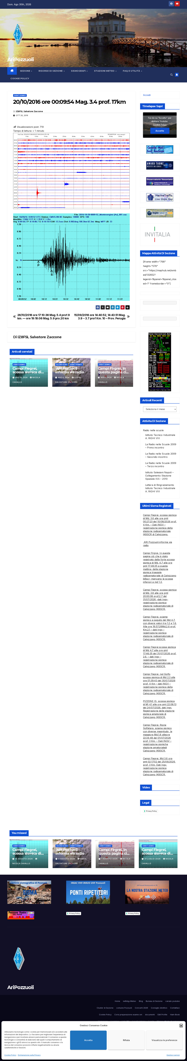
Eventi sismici (20, 95)
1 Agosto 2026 (109, 859)
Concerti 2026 (141, 1008)
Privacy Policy (151, 811)
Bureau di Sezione (154, 1001)
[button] (181, 1025)
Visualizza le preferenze (164, 1040)
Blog (141, 1001)
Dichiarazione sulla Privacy (29, 1055)
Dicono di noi (61, 364)
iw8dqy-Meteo (129, 1001)
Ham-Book (175, 1014)
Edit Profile (162, 1014)
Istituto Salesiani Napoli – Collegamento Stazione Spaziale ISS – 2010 (159, 475)
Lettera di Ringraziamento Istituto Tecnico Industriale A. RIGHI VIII (160, 488)
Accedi (146, 95)
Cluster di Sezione (105, 1008)
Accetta (88, 1040)
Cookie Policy (10, 1055)
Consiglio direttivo (159, 1008)
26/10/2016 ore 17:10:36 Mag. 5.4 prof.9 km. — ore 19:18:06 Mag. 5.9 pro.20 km (43, 316)
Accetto (159, 131)
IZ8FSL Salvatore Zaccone (29, 111)
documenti (150, 1014)
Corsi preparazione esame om (128, 1014)
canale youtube (172, 1001)
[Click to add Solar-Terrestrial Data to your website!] (159, 361)
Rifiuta (126, 1040)
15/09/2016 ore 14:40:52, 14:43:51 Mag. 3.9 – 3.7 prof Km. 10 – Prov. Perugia (99, 316)
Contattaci (175, 1008)
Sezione (25, 71)
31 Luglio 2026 (152, 859)
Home (117, 1001)
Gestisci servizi (173, 1055)
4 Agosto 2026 (67, 859)
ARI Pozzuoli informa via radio (69, 370)
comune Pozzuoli (124, 1008)
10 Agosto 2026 (24, 859)
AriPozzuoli (20, 59)
